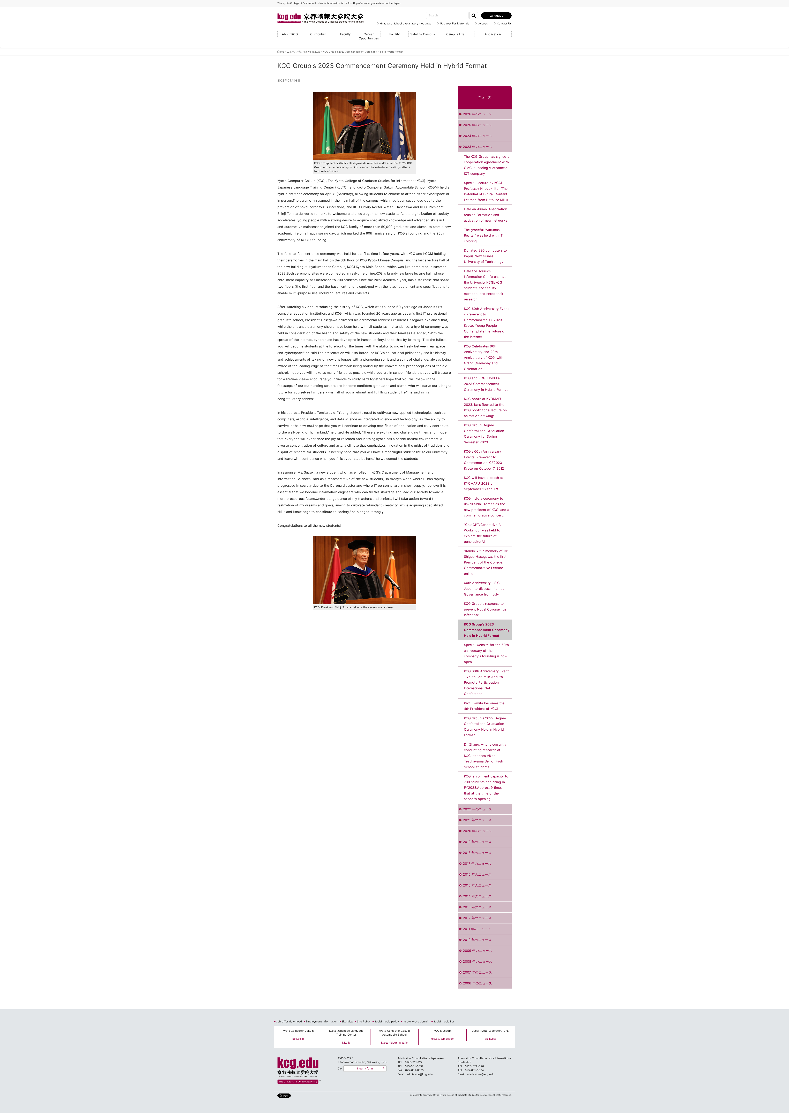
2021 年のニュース (477, 820)
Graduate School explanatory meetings (405, 23)
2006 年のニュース (477, 983)
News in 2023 (312, 51)
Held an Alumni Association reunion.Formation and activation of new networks (485, 214)
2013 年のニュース (477, 907)
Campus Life (455, 34)
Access (483, 23)
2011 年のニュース (477, 929)
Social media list (443, 1021)
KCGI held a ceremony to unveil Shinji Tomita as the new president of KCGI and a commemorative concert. (486, 506)
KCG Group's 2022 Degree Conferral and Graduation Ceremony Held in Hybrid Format (485, 726)
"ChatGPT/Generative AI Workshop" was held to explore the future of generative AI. (483, 533)
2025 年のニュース (477, 125)
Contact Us (504, 23)
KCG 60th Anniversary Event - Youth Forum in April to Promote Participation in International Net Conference (486, 682)
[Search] (473, 15)
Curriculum (318, 34)
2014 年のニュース (477, 896)
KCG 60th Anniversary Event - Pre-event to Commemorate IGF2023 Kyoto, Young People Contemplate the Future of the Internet (486, 323)
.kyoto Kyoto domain (416, 1021)
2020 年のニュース (477, 831)
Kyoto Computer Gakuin (298, 1030)
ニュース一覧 (294, 51)
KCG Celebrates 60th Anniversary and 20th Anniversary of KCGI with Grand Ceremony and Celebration (483, 357)
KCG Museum (442, 1030)
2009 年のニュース (477, 951)
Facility (394, 34)
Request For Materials (454, 23)
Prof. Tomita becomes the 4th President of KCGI (484, 706)
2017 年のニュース (477, 863)
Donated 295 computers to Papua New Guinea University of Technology (485, 256)
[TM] (316, 13)
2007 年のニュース (477, 972)
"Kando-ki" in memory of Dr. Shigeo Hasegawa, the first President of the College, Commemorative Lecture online (486, 562)
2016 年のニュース (477, 874)
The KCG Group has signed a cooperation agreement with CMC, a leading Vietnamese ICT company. (486, 165)
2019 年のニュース (477, 842)
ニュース (484, 97)
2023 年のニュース (477, 147)
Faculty (345, 34)
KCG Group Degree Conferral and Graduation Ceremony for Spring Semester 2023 (484, 433)
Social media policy (386, 1021)
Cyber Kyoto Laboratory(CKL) (491, 1030)
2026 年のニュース (477, 114)
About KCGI (290, 34)
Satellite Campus (422, 34)
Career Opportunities (369, 36)
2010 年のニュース (477, 940)
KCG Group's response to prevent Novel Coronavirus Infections (485, 609)
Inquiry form (365, 1068)
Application (493, 34)
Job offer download (289, 1021)
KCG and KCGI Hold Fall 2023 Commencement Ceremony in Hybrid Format (486, 383)
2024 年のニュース (477, 136)
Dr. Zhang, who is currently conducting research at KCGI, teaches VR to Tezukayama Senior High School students (485, 755)
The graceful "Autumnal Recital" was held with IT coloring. (483, 235)
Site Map (347, 1021)
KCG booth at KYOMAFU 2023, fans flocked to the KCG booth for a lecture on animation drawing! (485, 407)
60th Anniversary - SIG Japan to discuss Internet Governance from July (484, 588)
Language (496, 15)
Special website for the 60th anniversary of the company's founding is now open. (486, 653)
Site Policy (363, 1021)
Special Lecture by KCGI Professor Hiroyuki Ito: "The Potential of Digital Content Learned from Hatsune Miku (486, 191)
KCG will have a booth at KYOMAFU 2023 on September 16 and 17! (483, 483)
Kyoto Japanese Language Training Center (346, 1032)
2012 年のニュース (477, 918)
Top (282, 51)
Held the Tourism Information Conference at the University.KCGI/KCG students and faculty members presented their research (485, 285)
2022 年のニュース (477, 809)
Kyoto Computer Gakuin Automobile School (394, 1032)
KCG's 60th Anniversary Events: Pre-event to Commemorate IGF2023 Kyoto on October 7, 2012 (484, 459)
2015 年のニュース (477, 885)
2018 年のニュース (477, 853)
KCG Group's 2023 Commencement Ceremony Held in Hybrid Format (487, 630)
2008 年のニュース (477, 961)
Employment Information (322, 1021)
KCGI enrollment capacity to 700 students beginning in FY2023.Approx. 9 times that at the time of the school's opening (486, 787)
